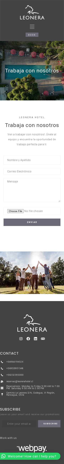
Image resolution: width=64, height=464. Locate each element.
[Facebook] (28, 338)
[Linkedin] (35, 338)
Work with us (8, 438)
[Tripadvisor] (43, 338)
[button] (32, 35)
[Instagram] (21, 338)
